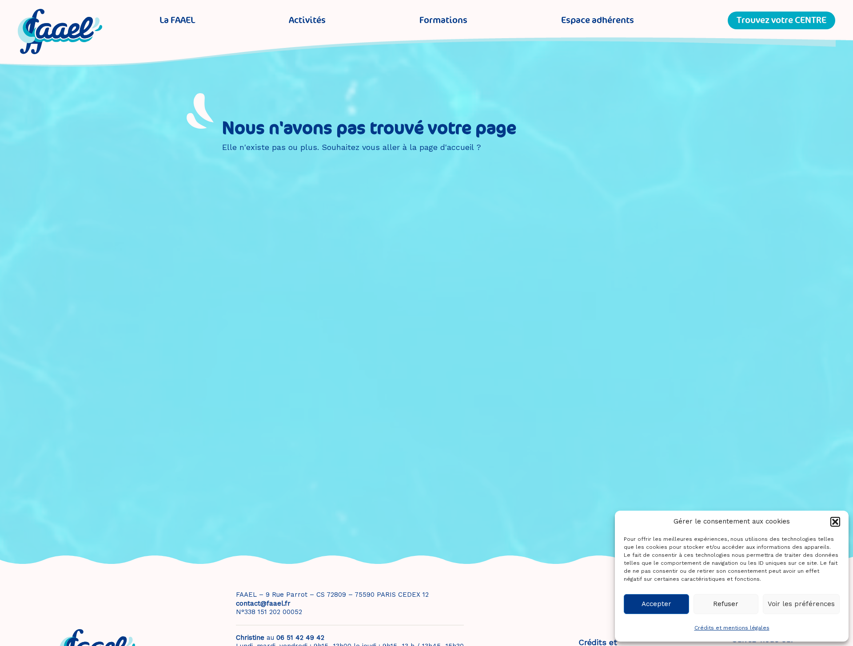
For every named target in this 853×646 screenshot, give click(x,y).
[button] (835, 521)
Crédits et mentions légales (731, 628)
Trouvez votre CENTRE (781, 20)
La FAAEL (177, 20)
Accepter (656, 604)
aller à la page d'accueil (428, 147)
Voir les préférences (801, 604)
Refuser (725, 604)
